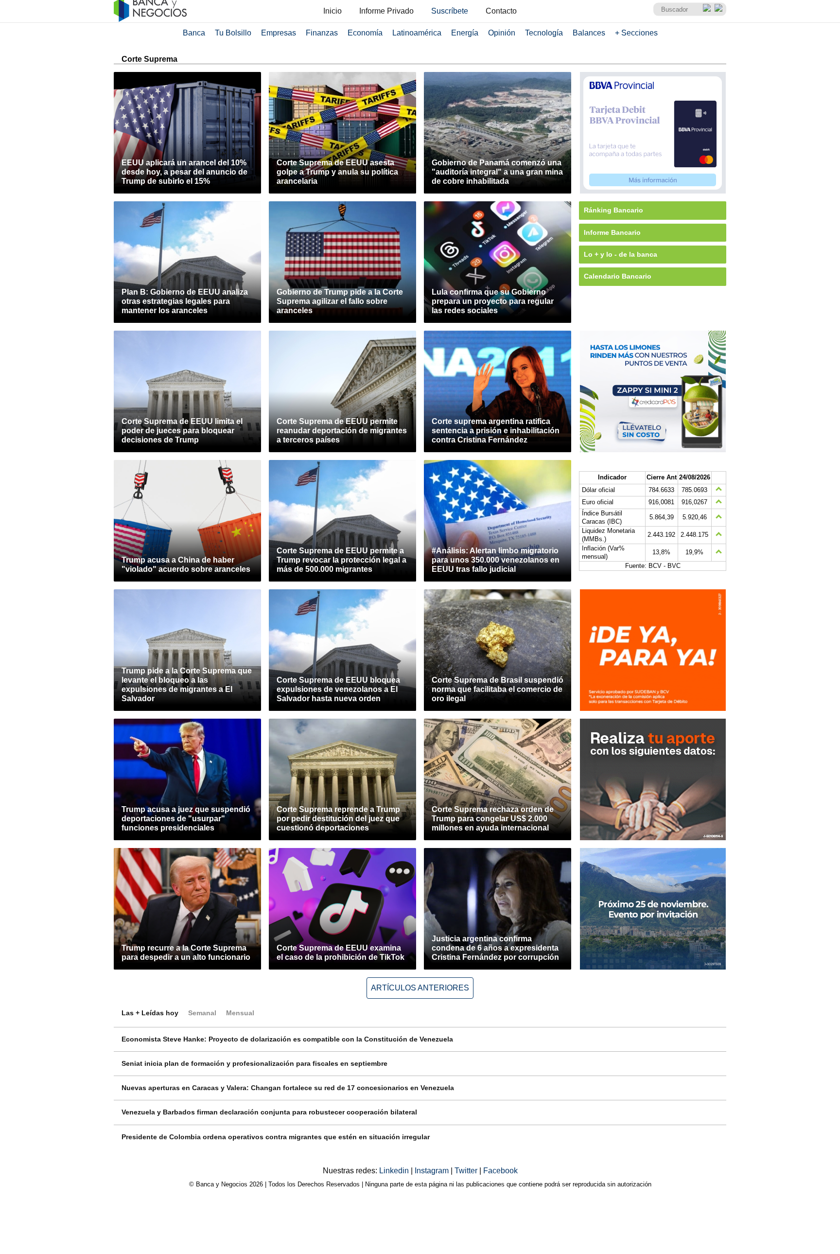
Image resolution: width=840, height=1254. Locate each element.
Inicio (332, 11)
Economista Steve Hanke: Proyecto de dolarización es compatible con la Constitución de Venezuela (287, 1039)
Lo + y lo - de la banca (620, 254)
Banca (194, 33)
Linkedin (395, 1170)
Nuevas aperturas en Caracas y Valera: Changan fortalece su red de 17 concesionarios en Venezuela (288, 1088)
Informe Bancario (612, 232)
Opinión (501, 33)
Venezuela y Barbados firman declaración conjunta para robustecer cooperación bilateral (269, 1112)
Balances (589, 33)
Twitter (467, 1170)
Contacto (501, 11)
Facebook (500, 1170)
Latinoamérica (416, 33)
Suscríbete (449, 11)
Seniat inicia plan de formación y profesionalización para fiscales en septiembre (254, 1063)
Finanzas (322, 33)
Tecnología (544, 33)
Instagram (433, 1170)
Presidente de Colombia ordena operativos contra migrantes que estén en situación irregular (276, 1137)
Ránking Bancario (613, 210)
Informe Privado (386, 11)
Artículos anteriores (420, 988)
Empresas (278, 33)
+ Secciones (636, 33)
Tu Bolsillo (233, 33)
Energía (464, 33)
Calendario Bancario (617, 276)
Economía (365, 33)
